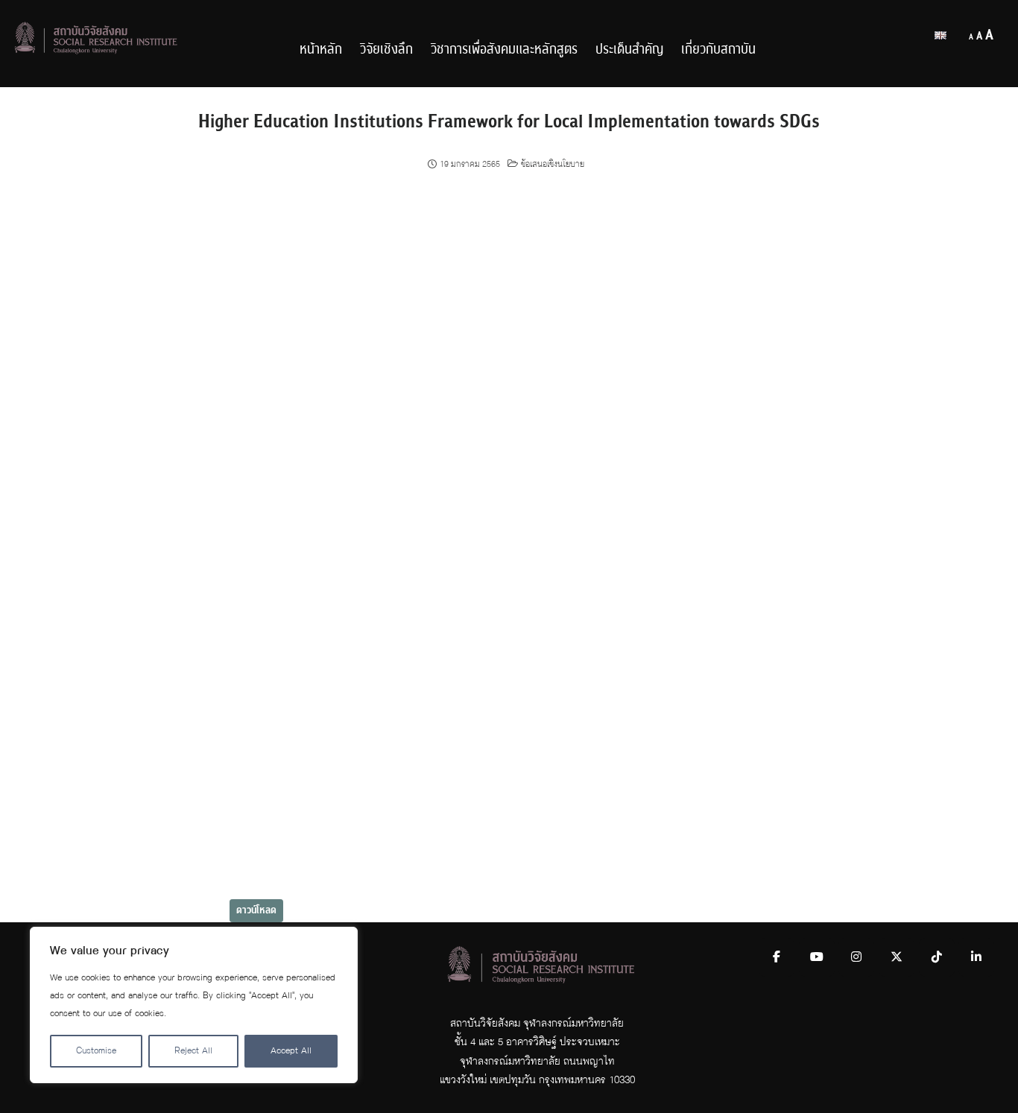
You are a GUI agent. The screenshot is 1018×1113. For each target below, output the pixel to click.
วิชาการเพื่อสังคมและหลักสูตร (504, 49)
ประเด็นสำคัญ (629, 49)
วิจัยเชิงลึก (386, 49)
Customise (96, 1051)
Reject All (193, 1051)
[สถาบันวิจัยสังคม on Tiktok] (937, 957)
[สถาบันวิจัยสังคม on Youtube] (817, 957)
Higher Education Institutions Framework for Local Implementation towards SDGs (509, 121)
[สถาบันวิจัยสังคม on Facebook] (776, 957)
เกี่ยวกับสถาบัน (718, 49)
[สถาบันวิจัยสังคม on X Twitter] (896, 957)
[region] (194, 1005)
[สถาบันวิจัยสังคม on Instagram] (856, 957)
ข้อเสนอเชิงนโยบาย (552, 164)
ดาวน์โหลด (256, 910)
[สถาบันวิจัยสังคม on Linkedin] (976, 957)
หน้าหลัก (321, 49)
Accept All (291, 1051)
